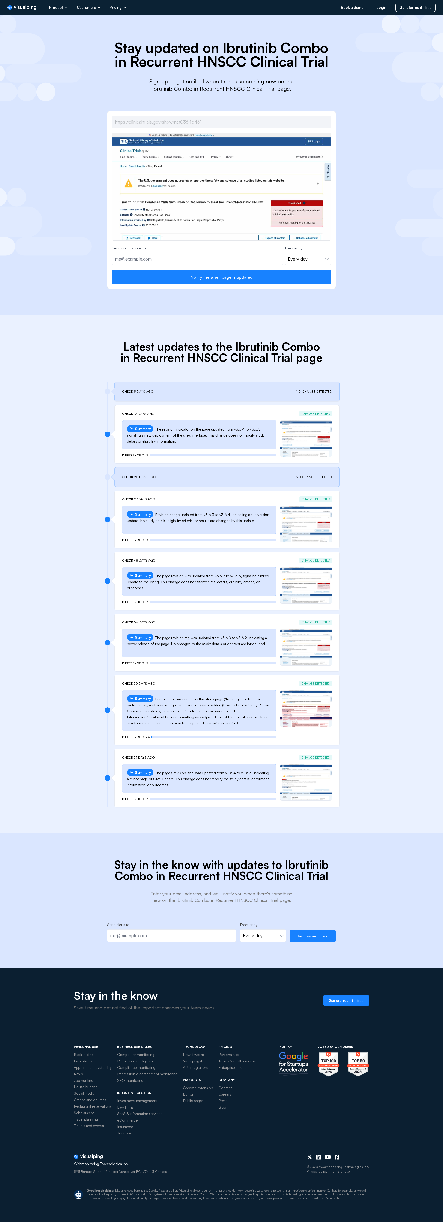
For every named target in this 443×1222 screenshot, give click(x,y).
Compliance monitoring (136, 1067)
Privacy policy (317, 1171)
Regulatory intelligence (135, 1061)
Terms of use (340, 1171)
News (78, 1074)
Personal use (229, 1054)
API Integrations (196, 1067)
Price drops (83, 1061)
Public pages (193, 1100)
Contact (225, 1087)
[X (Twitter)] (309, 1157)
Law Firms (125, 1107)
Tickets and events (89, 1125)
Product (56, 7)
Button (188, 1094)
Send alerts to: (118, 924)
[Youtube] (328, 1157)
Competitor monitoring (135, 1054)
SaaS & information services (139, 1113)
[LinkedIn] (318, 1157)
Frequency (293, 248)
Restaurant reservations (93, 1106)
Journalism (126, 1133)
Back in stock (84, 1054)
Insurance (125, 1126)
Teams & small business (237, 1061)
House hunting (86, 1087)
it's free (415, 7)
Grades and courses (90, 1099)
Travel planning (86, 1119)
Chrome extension (198, 1087)
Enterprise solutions (234, 1067)
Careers (225, 1094)
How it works (193, 1054)
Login (381, 7)
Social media (84, 1093)
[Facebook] (337, 1157)
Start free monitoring (313, 936)
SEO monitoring (130, 1080)
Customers (86, 7)
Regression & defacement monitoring (147, 1074)
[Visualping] (21, 7)
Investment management (137, 1100)
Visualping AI (193, 1061)
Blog (222, 1107)
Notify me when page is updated (221, 277)
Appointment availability (93, 1067)
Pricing (116, 7)
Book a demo (352, 7)
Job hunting (83, 1080)
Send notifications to (129, 248)
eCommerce (127, 1120)
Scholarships (84, 1112)
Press (223, 1100)
